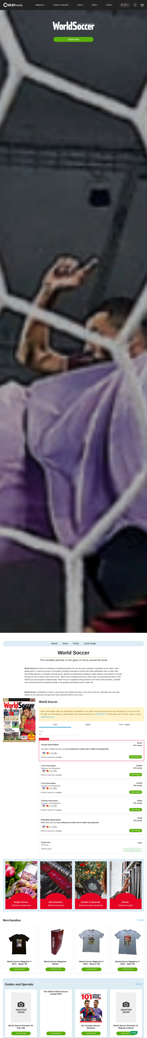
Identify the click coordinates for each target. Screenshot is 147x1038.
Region (41, 731)
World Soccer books (126, 905)
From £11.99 (55, 969)
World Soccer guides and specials (91, 905)
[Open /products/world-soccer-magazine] (56, 882)
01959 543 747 (102, 714)
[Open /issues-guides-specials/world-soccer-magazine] (91, 885)
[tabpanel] (73, 673)
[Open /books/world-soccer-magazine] (126, 885)
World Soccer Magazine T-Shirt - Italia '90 (127, 962)
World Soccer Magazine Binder (55, 962)
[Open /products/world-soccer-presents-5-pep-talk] (21, 1007)
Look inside (90, 643)
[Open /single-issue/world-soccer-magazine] (21, 885)
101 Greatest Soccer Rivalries (91, 1026)
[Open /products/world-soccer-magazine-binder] (55, 941)
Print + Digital (124, 725)
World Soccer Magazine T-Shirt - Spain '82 (19, 962)
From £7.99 (21, 1033)
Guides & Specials (60, 5)
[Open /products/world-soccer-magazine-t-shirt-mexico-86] (91, 941)
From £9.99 (56, 1033)
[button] (45, 5)
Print (55, 725)
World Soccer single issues (21, 905)
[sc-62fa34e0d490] (13, 5)
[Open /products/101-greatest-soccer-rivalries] (91, 1007)
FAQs (76, 643)
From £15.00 (19, 969)
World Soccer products (56, 905)
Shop (65, 643)
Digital (87, 725)
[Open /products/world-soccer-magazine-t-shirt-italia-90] (127, 942)
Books (94, 5)
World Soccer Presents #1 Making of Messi (126, 1026)
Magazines (39, 5)
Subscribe (73, 39)
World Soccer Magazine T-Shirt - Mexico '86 (91, 962)
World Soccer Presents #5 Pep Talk (21, 1026)
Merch (80, 5)
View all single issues (132, 850)
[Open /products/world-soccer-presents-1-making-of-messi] (126, 1007)
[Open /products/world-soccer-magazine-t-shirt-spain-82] (19, 943)
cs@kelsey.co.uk (47, 717)
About (54, 643)
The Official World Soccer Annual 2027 (56, 992)
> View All (140, 920)
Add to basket (135, 757)
